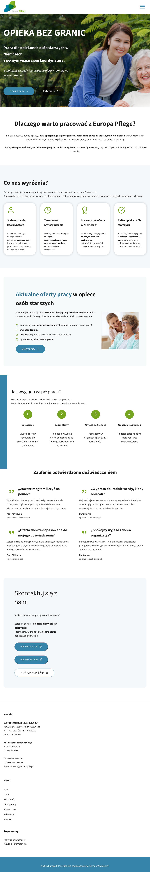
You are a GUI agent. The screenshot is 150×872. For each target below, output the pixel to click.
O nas (6, 794)
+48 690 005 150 (15, 758)
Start (6, 789)
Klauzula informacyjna (15, 844)
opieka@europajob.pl (22, 766)
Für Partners (10, 809)
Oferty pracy (10, 804)
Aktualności (10, 799)
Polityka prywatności (14, 840)
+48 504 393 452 (15, 762)
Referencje (9, 814)
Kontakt (8, 819)
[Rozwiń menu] (142, 6)
